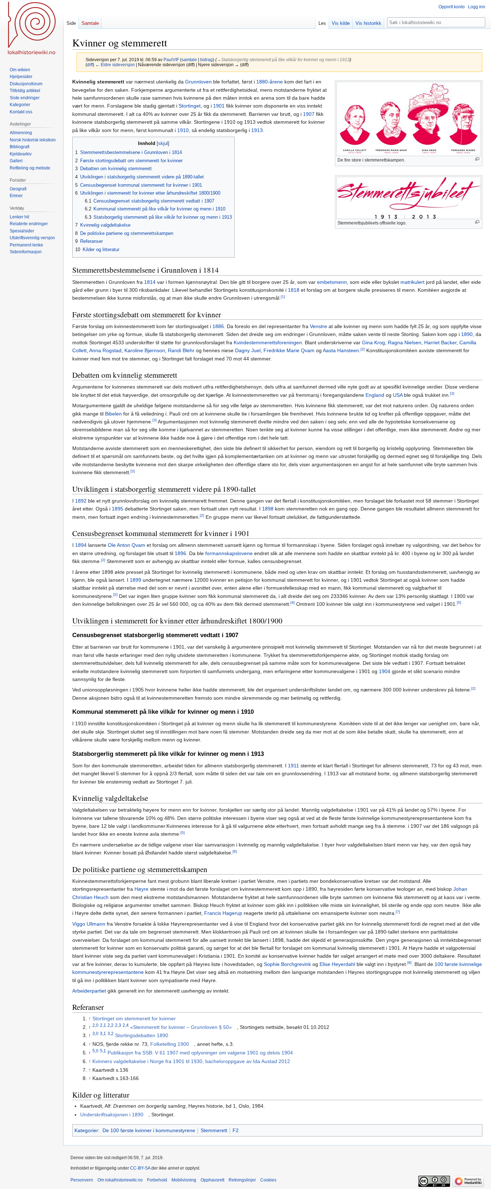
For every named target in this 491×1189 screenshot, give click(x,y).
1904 (384, 671)
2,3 (118, 1025)
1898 (268, 509)
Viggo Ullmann (88, 924)
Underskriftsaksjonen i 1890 (111, 1114)
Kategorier (86, 1130)
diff (90, 64)
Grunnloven (198, 82)
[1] (283, 297)
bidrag (206, 59)
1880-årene (269, 82)
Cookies (268, 1180)
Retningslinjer (242, 1180)
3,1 (103, 1033)
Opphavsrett (212, 1180)
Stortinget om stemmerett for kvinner (134, 1018)
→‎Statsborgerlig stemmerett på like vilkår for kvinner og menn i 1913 (283, 59)
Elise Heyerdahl (337, 964)
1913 (257, 130)
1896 (180, 553)
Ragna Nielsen (404, 342)
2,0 (95, 1025)
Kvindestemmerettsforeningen (268, 342)
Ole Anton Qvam (126, 545)
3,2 (110, 1033)
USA (398, 395)
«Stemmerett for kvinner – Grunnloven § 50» (181, 1027)
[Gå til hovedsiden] (31, 29)
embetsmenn (332, 282)
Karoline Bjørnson (144, 350)
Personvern (81, 1180)
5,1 (103, 1050)
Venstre (318, 326)
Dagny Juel (248, 350)
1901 (219, 106)
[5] (459, 602)
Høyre (141, 889)
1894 (81, 545)
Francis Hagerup (223, 913)
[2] (363, 349)
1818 (293, 290)
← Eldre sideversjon (115, 64)
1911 (293, 765)
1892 (81, 501)
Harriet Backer (440, 342)
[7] (398, 912)
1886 (218, 326)
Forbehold (157, 1180)
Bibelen (113, 414)
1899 (135, 580)
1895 (117, 509)
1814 (150, 282)
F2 (236, 1130)
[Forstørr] (477, 159)
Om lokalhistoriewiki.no (120, 1180)
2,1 (103, 1025)
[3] (452, 393)
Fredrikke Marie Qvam (289, 350)
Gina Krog (373, 342)
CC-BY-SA (140, 1168)
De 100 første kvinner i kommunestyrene (148, 1130)
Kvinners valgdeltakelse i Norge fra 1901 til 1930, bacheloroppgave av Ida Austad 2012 (191, 1061)
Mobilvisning (183, 1180)
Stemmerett (214, 1130)
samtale (189, 59)
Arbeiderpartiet (89, 991)
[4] (292, 602)
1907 (309, 114)
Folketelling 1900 (169, 1044)
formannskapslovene (229, 553)
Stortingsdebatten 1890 (141, 1035)
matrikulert (412, 282)
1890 (467, 334)
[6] (235, 851)
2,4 (126, 1025)
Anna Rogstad (105, 350)
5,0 (95, 1050)
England (375, 395)
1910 (183, 130)
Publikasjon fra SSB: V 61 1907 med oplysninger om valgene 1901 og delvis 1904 (200, 1053)
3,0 (95, 1033)
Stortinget (190, 106)
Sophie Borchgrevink (287, 964)
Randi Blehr (181, 350)
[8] (409, 963)
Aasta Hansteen (341, 350)
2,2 (110, 1025)
